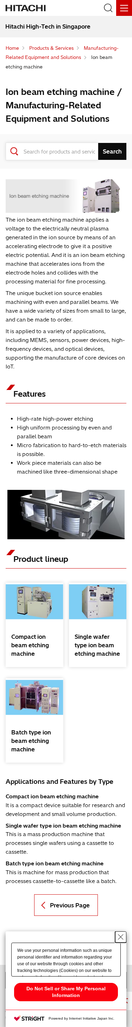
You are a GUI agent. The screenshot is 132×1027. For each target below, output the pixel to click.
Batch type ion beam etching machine (31, 741)
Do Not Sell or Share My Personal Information (66, 992)
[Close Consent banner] (120, 937)
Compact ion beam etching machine (30, 645)
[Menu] (124, 8)
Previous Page (70, 905)
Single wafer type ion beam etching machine (97, 645)
